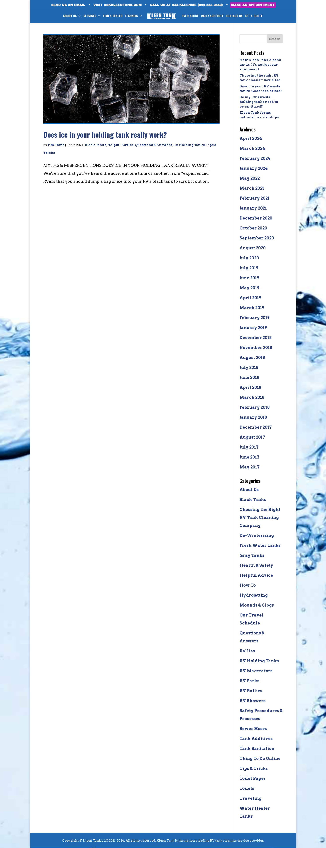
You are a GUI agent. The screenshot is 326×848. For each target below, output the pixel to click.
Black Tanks (95, 145)
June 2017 (249, 457)
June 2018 (249, 377)
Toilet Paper (253, 778)
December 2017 (256, 427)
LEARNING (131, 16)
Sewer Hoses (253, 728)
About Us (249, 489)
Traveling (250, 798)
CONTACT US (234, 16)
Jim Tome (56, 145)
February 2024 (255, 158)
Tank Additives (256, 738)
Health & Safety (256, 565)
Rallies (247, 651)
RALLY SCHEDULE (212, 16)
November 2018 (256, 347)
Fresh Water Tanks (260, 545)
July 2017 (249, 447)
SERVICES (89, 16)
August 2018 (252, 357)
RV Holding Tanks (189, 145)
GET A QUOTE (254, 16)
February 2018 (255, 407)
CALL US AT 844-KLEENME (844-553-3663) (186, 5)
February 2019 (254, 317)
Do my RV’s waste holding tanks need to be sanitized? (259, 101)
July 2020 (249, 258)
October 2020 (253, 228)
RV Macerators (256, 671)
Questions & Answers (153, 145)
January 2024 (254, 168)
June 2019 (249, 278)
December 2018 (256, 337)
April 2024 (251, 138)
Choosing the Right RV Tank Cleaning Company (260, 517)
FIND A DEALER (113, 16)
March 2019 (252, 307)
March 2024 (252, 148)
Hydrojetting (254, 595)
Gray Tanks (252, 555)
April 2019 (250, 297)
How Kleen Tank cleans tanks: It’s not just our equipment (260, 64)
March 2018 (252, 397)
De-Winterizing (257, 535)
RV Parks (249, 680)
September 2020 (257, 238)
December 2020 (256, 218)
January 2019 (253, 327)
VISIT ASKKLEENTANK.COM (117, 5)
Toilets (247, 788)
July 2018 (249, 367)
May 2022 (250, 178)
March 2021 (252, 188)
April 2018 (250, 387)
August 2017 (252, 437)
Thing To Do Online (260, 758)
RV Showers (252, 700)
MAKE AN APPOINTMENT (253, 5)
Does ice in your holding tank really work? (105, 134)
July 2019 (249, 268)
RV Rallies (251, 690)
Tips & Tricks (254, 768)
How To (248, 585)
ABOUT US (70, 16)
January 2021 (253, 208)
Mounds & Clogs (257, 605)
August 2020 (253, 248)
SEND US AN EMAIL (68, 5)
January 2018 (253, 417)
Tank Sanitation (257, 748)
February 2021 (254, 198)
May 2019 (249, 287)
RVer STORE (190, 16)
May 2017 (249, 467)
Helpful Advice (120, 145)
